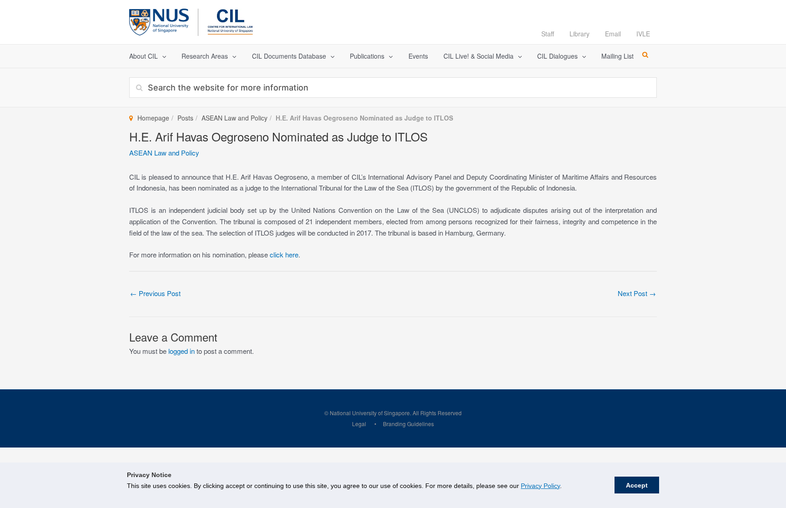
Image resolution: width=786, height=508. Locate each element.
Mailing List (617, 55)
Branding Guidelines (408, 424)
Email (613, 33)
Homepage (153, 117)
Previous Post (155, 293)
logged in (181, 351)
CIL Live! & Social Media (478, 55)
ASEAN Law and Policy (234, 117)
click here (284, 254)
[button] (162, 56)
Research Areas (204, 55)
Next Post (637, 293)
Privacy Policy (540, 485)
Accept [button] (637, 485)
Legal (359, 424)
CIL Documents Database (289, 55)
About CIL (143, 55)
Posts (185, 117)
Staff (547, 33)
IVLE (643, 33)
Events (418, 55)
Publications (367, 55)
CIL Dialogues (557, 55)
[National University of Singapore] (159, 20)
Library (579, 33)
